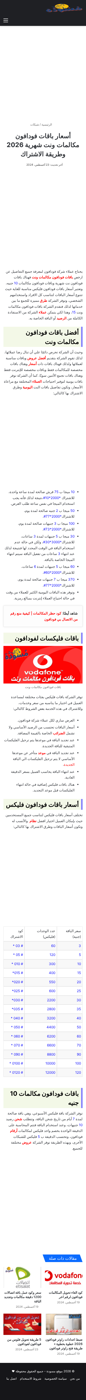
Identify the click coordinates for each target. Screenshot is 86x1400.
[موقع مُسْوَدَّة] (64, 7)
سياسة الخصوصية (55, 1378)
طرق (43, 300)
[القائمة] (5, 20)
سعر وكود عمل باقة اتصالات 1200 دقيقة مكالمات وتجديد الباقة (22, 1296)
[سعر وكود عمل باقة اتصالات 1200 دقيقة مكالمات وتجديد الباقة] (22, 1277)
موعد (42, 753)
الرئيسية (47, 124)
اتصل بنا (11, 1378)
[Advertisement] (43, 72)
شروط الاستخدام (30, 1378)
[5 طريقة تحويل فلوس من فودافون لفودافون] (22, 1324)
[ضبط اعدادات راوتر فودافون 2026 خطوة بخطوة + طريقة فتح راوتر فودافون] (64, 1324)
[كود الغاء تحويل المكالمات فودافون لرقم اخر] (64, 1277)
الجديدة (69, 764)
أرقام (13, 1130)
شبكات (34, 124)
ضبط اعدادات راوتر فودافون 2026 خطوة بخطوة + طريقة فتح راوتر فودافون (64, 1343)
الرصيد (62, 318)
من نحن (75, 1378)
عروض (32, 358)
